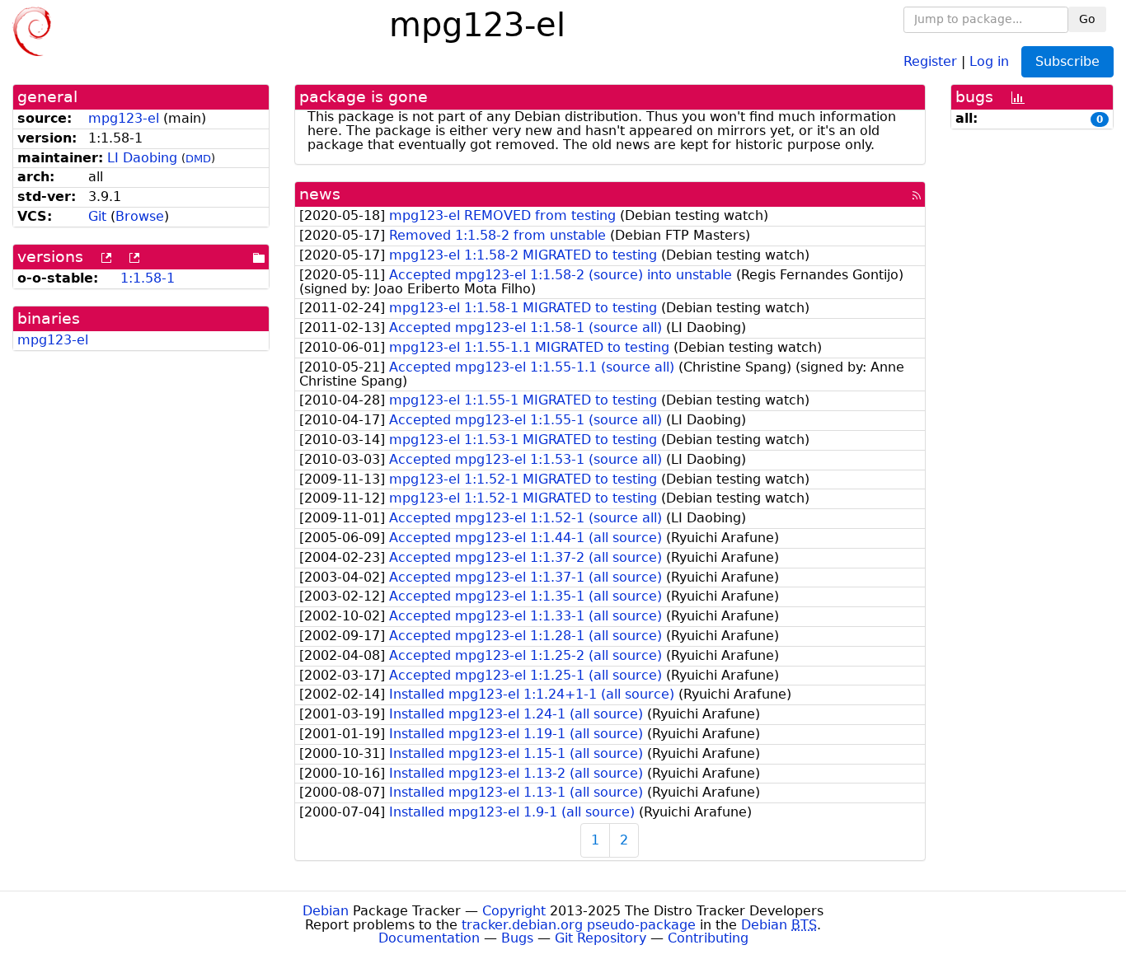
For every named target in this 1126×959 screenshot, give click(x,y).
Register (930, 60)
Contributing (708, 938)
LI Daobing (142, 158)
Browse (139, 216)
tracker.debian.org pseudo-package (579, 925)
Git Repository (600, 938)
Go (1087, 19)
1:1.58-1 (147, 278)
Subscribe (1067, 61)
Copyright (514, 911)
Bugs (517, 938)
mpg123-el (123, 118)
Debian (326, 911)
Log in (989, 60)
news (319, 194)
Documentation (429, 938)
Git (97, 216)
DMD (198, 158)
